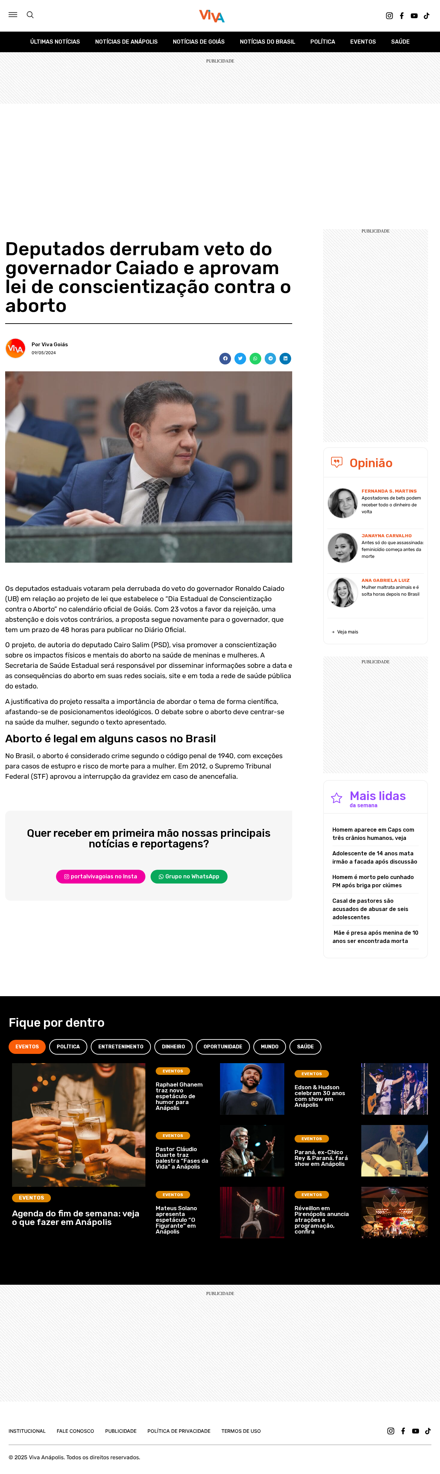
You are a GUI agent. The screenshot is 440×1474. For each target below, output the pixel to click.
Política (322, 41)
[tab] (27, 1047)
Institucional (27, 1431)
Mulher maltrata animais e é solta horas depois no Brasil (390, 591)
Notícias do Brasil (267, 41)
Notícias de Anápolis (126, 41)
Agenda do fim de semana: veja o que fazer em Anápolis (76, 1217)
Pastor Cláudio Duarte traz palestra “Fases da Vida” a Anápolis (182, 1158)
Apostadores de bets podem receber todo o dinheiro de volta (391, 504)
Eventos (363, 41)
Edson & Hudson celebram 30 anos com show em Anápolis (320, 1096)
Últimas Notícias (55, 41)
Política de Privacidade (178, 1431)
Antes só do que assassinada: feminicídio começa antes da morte (393, 549)
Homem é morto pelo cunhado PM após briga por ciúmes (373, 881)
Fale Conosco (75, 1431)
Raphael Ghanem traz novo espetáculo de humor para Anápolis (179, 1096)
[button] (225, 358)
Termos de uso (241, 1431)
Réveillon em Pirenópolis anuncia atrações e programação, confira (322, 1220)
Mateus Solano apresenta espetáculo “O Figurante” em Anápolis (176, 1220)
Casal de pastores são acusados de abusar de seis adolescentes (370, 909)
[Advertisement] (220, 155)
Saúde (400, 41)
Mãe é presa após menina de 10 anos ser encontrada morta (375, 937)
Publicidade (120, 1431)
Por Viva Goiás (50, 344)
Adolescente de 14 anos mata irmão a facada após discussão (374, 857)
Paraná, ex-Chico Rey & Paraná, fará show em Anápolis (321, 1158)
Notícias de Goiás (199, 41)
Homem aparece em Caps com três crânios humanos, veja (373, 833)
